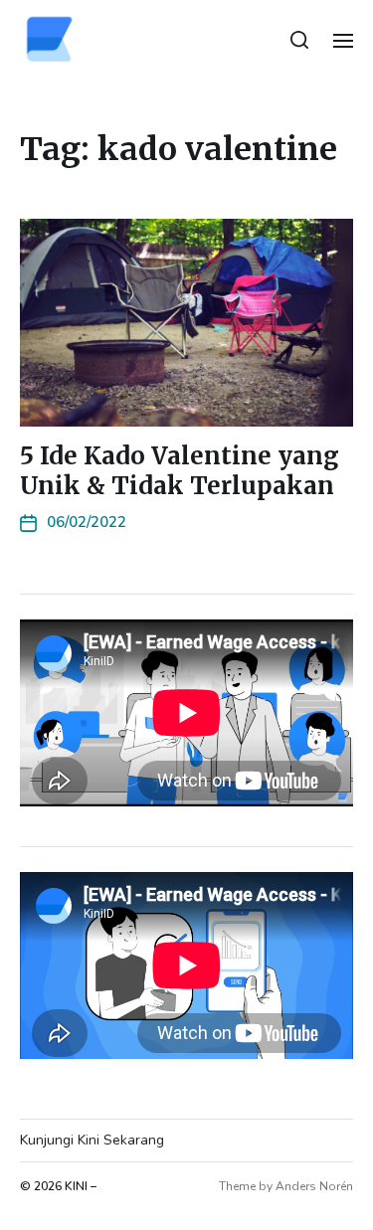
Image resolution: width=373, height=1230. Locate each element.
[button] (300, 40)
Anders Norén (314, 1186)
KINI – (80, 1186)
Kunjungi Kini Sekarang (92, 1140)
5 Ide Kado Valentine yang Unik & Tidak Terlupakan (179, 470)
